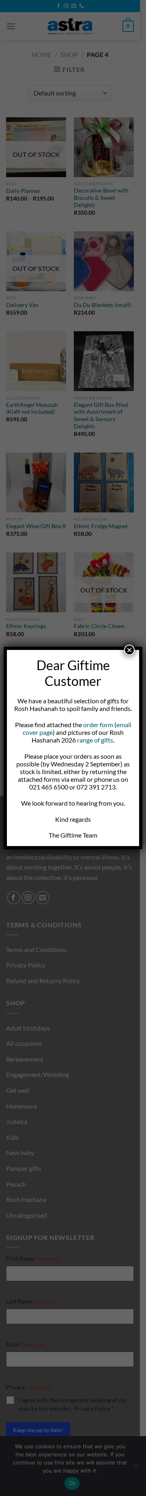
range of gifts (95, 740)
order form (98, 724)
